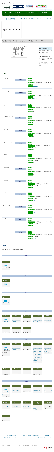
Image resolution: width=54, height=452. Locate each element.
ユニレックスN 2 (5, 391)
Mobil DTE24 (4, 285)
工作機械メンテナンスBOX (16, 18)
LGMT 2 (35, 409)
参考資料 (17, 15)
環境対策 (44, 12)
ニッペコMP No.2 (15, 406)
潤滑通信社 (27, 445)
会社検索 (17, 12)
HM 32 (34, 200)
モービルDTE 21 (5, 321)
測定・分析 (4, 15)
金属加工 (33, 12)
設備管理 (11, 15)
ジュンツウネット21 (10, 3)
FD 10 (34, 225)
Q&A (22, 12)
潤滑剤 (27, 12)
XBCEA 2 (35, 86)
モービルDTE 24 (5, 349)
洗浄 (38, 12)
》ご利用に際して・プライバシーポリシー (13, 445)
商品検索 (10, 12)
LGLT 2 (34, 408)
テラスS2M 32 (15, 372)
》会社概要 (4, 445)
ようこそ (4, 12)
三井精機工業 (26, 18)
